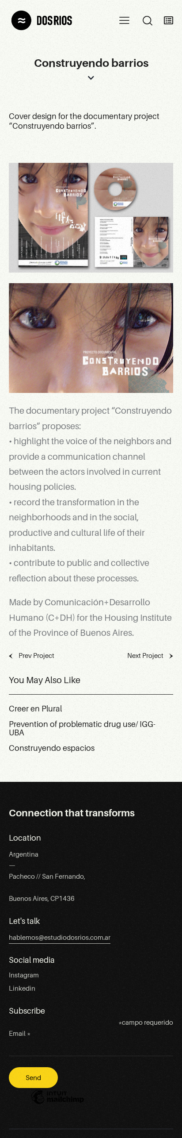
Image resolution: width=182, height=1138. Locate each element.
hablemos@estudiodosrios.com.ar (59, 937)
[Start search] (147, 20)
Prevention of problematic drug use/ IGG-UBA (82, 729)
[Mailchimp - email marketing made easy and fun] (57, 1103)
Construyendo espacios (52, 748)
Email (19, 1033)
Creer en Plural (35, 709)
